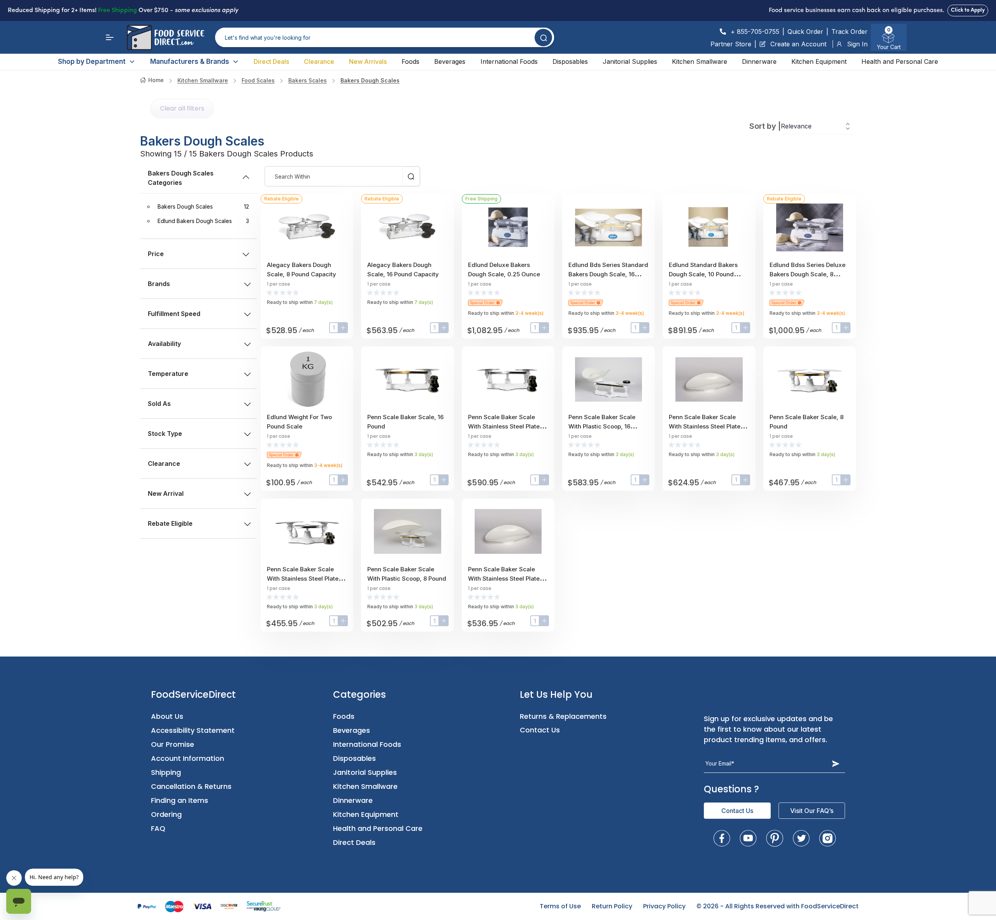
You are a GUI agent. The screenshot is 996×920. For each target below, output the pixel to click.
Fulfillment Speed (174, 314)
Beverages (449, 61)
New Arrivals (368, 61)
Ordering (166, 814)
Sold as (159, 403)
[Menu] (109, 37)
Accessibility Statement (193, 730)
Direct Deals (271, 61)
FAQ (158, 828)
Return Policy (612, 906)
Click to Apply (968, 10)
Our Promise (172, 744)
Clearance (319, 61)
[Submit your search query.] (543, 37)
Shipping (166, 772)
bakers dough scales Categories (181, 177)
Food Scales (258, 80)
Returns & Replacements (563, 716)
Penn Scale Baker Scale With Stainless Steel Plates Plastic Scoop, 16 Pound (706, 426)
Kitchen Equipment (819, 61)
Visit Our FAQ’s (811, 811)
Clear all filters (182, 108)
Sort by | (765, 126)
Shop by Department (92, 61)
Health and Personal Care (899, 61)
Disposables (570, 61)
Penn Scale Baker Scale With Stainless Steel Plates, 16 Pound (506, 426)
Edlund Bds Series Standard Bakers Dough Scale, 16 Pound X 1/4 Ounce (608, 274)
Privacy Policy (664, 906)
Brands (159, 284)
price (156, 254)
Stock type (165, 433)
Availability (164, 344)
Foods (410, 61)
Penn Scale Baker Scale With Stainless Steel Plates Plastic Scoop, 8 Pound (505, 578)
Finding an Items (179, 800)
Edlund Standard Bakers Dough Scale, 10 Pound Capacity (703, 274)
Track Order (849, 31)
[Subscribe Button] (835, 763)
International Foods (509, 61)
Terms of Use (560, 906)
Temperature (168, 373)
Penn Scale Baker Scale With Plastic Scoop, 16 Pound (601, 426)
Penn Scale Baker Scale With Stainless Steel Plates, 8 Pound (305, 578)
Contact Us (540, 730)
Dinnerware (759, 61)
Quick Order (805, 31)
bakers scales (307, 80)
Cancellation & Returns (191, 786)
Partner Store (730, 44)
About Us (167, 716)
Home (156, 80)
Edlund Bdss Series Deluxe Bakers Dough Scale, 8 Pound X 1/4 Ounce (807, 274)
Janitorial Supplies (630, 61)
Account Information (187, 758)
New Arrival (166, 493)
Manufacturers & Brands (189, 61)
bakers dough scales (370, 80)
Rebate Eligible (170, 523)
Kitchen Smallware (699, 61)
